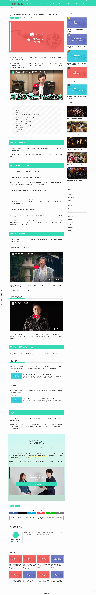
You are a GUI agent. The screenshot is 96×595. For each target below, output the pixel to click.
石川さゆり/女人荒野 (22, 123)
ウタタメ (12, 17)
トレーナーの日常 (72, 216)
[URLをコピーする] (59, 513)
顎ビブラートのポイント (22, 110)
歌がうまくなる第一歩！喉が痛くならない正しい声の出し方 (37, 374)
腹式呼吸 (20, 129)
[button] (13, 513)
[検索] (86, 0)
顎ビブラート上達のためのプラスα (24, 125)
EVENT (70, 192)
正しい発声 (20, 127)
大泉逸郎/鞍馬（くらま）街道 (24, 121)
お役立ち (71, 208)
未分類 (70, 224)
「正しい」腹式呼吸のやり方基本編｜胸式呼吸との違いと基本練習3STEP (40, 399)
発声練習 (71, 227)
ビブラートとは (16, 57)
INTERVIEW (71, 197)
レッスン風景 (71, 219)
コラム (70, 211)
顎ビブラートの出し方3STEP (23, 112)
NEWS (70, 200)
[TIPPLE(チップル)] (16, 3)
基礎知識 (71, 222)
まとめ (17, 131)
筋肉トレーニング (72, 230)
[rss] (84, 0)
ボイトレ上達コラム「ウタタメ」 (22, 448)
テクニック (17, 17)
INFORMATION (72, 194)
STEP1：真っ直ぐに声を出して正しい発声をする (28, 114)
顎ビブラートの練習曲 (21, 119)
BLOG (70, 189)
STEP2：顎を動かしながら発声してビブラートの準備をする (30, 116)
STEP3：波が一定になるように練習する (26, 117)
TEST (70, 203)
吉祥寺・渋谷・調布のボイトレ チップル (16, 541)
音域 (70, 233)
